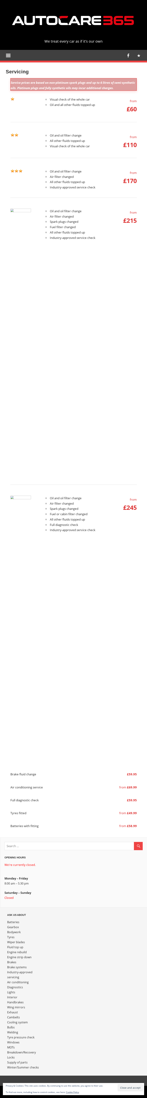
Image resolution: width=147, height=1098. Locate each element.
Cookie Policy (72, 1092)
